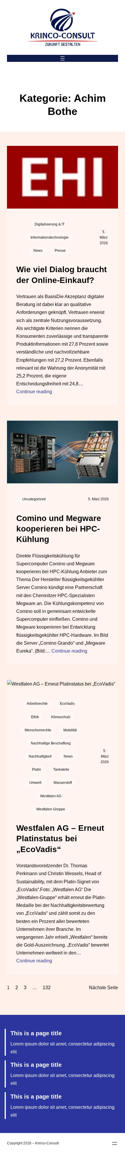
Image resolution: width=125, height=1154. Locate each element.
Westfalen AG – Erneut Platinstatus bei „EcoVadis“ (60, 838)
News (37, 251)
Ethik (35, 717)
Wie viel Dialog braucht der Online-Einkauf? (61, 274)
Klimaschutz (60, 717)
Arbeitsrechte (37, 704)
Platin (36, 769)
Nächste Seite (103, 987)
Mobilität (70, 730)
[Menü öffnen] (62, 58)
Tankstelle (61, 769)
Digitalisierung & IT (50, 224)
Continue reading (34, 391)
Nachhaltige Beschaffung (51, 743)
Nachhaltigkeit (40, 756)
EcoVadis (67, 704)
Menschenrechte (38, 730)
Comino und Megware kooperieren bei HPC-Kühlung (58, 529)
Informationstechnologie (50, 237)
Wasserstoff (62, 783)
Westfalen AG (50, 796)
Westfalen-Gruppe (50, 809)
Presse (60, 251)
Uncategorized (34, 499)
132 (47, 987)
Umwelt (35, 783)
